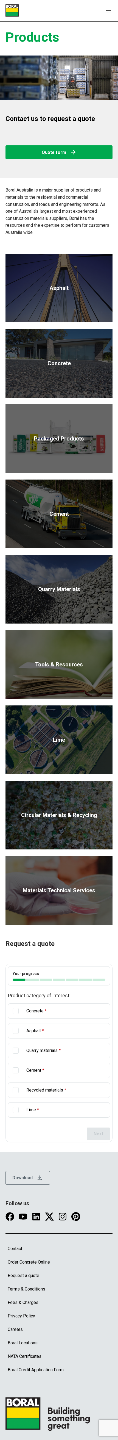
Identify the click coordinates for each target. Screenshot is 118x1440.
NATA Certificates (24, 1356)
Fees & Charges (23, 1302)
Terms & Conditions (26, 1289)
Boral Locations (23, 1342)
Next (98, 1133)
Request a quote (23, 1275)
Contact (15, 1248)
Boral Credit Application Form (36, 1369)
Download (27, 1178)
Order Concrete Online (29, 1262)
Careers (15, 1329)
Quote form (59, 152)
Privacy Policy (21, 1316)
